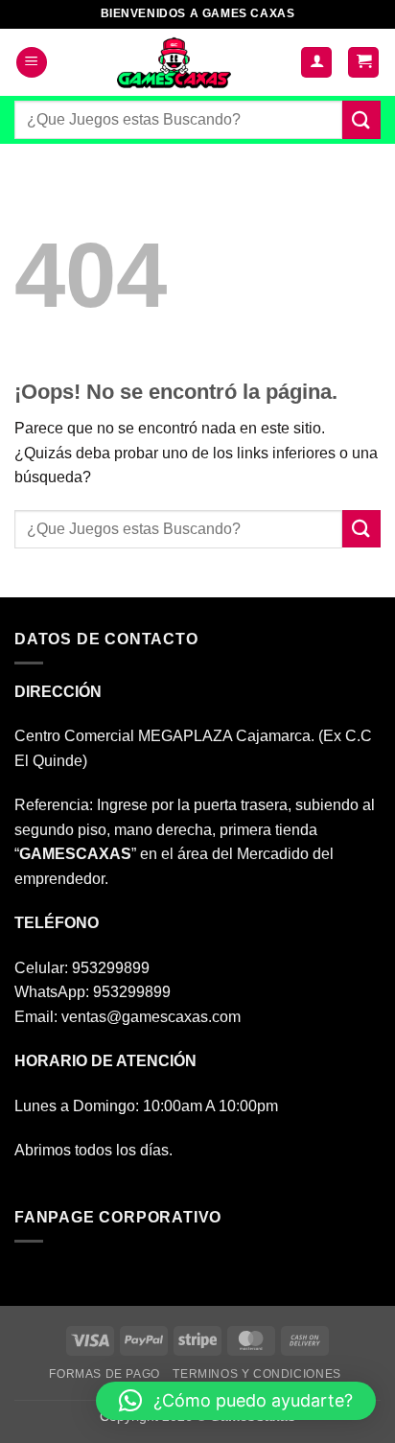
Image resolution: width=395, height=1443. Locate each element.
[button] (31, 63)
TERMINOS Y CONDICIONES (256, 1374)
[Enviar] (361, 119)
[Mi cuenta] (316, 63)
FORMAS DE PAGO (104, 1374)
